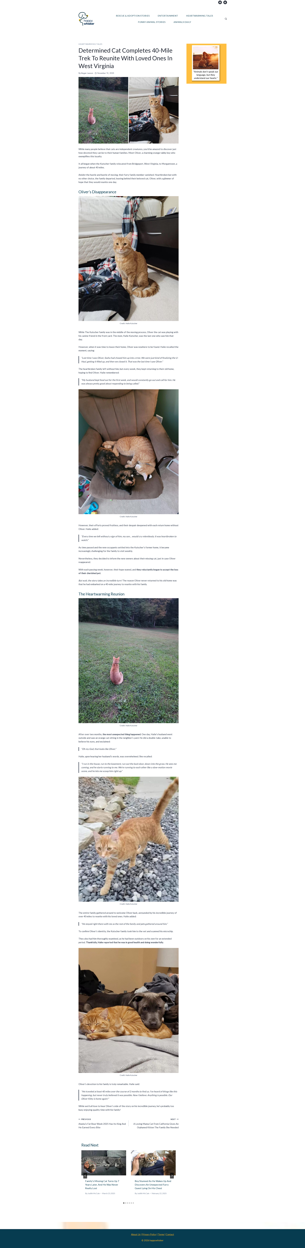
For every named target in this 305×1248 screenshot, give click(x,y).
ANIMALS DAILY (182, 22)
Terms (161, 1234)
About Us (135, 1234)
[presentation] (103, 1162)
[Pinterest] (225, 2)
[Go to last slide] (85, 1175)
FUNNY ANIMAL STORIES (151, 22)
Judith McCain (94, 1193)
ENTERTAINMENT (168, 15)
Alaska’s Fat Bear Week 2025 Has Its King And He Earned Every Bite (102, 1123)
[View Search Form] (226, 19)
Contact (170, 1234)
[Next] (172, 1175)
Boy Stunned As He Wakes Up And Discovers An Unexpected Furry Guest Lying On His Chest (153, 1185)
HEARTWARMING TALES (199, 15)
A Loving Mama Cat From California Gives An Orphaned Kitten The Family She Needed (156, 1123)
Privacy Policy (149, 1234)
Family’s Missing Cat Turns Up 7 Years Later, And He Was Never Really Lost (102, 1185)
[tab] (123, 1203)
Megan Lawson (87, 73)
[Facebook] (220, 2)
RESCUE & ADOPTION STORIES (133, 15)
